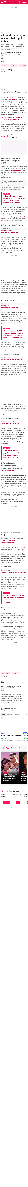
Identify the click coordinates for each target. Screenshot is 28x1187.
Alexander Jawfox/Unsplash (10, 91)
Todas (3, 714)
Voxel (3, 32)
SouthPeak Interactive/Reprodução (12, 360)
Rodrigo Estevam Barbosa (13, 52)
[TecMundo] (5, 2)
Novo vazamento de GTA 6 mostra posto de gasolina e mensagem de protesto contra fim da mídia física (13, 334)
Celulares (24, 714)
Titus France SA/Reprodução (10, 424)
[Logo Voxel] (22, 2)
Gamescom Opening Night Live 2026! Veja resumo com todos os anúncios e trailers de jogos (14, 598)
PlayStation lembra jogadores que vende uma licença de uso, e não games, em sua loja (13, 454)
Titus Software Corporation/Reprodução (14, 572)
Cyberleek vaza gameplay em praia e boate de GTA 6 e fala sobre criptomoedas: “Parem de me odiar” (14, 199)
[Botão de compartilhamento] (5, 65)
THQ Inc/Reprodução (8, 470)
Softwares (9, 714)
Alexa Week (17, 714)
